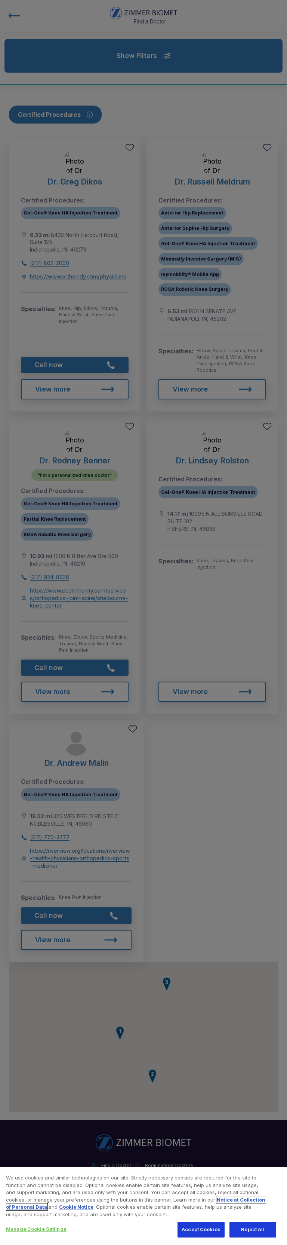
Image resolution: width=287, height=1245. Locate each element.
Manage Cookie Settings (36, 1229)
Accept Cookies (201, 1229)
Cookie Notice (76, 1207)
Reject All (252, 1229)
